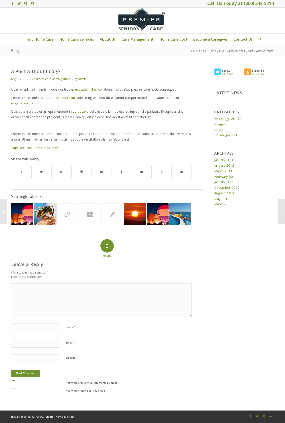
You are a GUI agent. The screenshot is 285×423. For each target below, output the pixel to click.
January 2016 (224, 160)
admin (82, 79)
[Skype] (25, 3)
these (55, 148)
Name (70, 327)
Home (212, 50)
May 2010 (222, 198)
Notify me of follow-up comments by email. (92, 382)
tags (47, 148)
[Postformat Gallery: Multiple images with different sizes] (22, 214)
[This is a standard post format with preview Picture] (158, 214)
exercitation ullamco (86, 89)
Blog (15, 50)
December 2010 (226, 187)
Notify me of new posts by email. (86, 390)
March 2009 (223, 204)
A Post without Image (35, 71)
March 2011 (223, 171)
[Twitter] (19, 3)
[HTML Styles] (112, 214)
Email (70, 342)
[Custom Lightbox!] (180, 214)
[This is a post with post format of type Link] (67, 214)
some (38, 148)
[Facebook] (12, 3)
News (218, 129)
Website (70, 357)
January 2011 (224, 182)
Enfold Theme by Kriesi (60, 416)
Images (220, 124)
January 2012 (224, 165)
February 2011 (225, 176)
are (22, 148)
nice (29, 148)
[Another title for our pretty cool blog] (90, 214)
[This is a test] (135, 214)
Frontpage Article (227, 118)
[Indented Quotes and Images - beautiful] (44, 214)
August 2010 (224, 193)
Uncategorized (236, 50)
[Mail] (32, 3)
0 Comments (38, 79)
